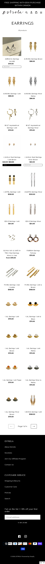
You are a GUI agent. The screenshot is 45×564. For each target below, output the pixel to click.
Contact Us (9, 465)
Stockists (8, 453)
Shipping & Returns (12, 481)
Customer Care (11, 487)
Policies (8, 493)
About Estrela (10, 447)
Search (7, 499)
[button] (42, 562)
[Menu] (41, 12)
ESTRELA (18, 556)
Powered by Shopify (28, 556)
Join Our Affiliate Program (15, 459)
